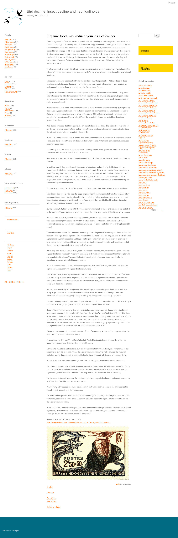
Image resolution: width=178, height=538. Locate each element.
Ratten (7, 108)
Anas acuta (142, 182)
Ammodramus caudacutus (148, 167)
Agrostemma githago (146, 142)
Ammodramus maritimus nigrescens (151, 172)
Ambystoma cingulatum (147, 165)
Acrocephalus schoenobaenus (149, 113)
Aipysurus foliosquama (147, 147)
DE (13, 282)
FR (17, 282)
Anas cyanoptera (144, 192)
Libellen (8, 86)
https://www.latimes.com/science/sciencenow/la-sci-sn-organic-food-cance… (79, 422)
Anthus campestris (145, 85)
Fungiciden (51, 498)
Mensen (50, 492)
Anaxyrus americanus (146, 202)
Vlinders (8, 89)
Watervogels (9, 62)
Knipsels (10, 262)
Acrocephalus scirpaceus (147, 115)
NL (6, 282)
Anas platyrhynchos (145, 197)
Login (118, 484)
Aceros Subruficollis (146, 95)
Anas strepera (143, 200)
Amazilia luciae (144, 160)
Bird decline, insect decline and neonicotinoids (63, 11)
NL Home (10, 245)
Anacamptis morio (145, 177)
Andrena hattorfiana (146, 207)
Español (10, 253)
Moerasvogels (10, 54)
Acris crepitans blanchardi (148, 98)
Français (10, 256)
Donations (145, 68)
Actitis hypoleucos (145, 118)
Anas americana (144, 185)
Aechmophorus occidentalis (148, 125)
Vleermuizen (9, 110)
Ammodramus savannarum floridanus (152, 175)
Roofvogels (9, 59)
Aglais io (142, 137)
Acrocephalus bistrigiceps (148, 105)
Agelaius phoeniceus (146, 135)
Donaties (145, 50)
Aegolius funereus (145, 127)
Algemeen (8, 39)
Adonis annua (143, 120)
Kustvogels (9, 52)
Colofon (9, 267)
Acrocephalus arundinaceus (148, 103)
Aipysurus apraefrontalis (147, 145)
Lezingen (10, 232)
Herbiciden (51, 501)
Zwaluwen (9, 67)
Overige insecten (11, 91)
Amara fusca (143, 157)
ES (20, 282)
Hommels (8, 84)
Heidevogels (9, 47)
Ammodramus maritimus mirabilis (151, 170)
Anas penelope (144, 195)
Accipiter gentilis (145, 93)
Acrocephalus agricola (146, 100)
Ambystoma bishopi (146, 162)
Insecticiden (9, 188)
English (50, 486)
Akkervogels (9, 42)
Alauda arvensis (144, 150)
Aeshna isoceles (144, 130)
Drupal (16, 530)
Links (9, 265)
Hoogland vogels (11, 49)
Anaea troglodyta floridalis (148, 180)
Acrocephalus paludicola (147, 108)
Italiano (9, 259)
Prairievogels (9, 57)
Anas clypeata (144, 187)
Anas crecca (143, 190)
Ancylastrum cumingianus (148, 205)
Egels (7, 113)
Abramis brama (144, 88)
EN (10, 282)
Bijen (7, 81)
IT (23, 282)
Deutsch (10, 250)
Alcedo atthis (143, 152)
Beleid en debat (53, 506)
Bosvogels (8, 44)
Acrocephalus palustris (147, 110)
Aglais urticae (144, 140)
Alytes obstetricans (145, 155)
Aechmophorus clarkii (146, 123)
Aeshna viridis (144, 132)
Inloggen (171, 2)
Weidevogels (9, 64)
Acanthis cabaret (145, 90)
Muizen (7, 106)
